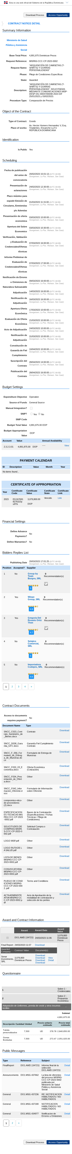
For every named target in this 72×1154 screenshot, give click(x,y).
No (42, 414)
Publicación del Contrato (19, 373)
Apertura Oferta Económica (19, 311)
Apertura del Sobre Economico (17, 229)
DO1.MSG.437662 (30, 1075)
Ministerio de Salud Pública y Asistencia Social (16, 45)
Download (64, 730)
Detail (67, 1065)
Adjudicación (20, 292)
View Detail (51, 959)
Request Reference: (16, 61)
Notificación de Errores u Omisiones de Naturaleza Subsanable (15, 282)
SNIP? (24, 414)
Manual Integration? (16, 408)
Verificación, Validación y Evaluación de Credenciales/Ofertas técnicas (15, 244)
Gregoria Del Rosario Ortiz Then (35, 620)
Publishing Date (18, 562)
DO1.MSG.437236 (30, 1094)
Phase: (23, 74)
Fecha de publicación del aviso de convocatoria (15, 175)
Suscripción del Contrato (19, 363)
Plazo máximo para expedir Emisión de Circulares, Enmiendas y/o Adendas (15, 203)
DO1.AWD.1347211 (30, 1065)
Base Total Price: (18, 55)
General (7, 1094)
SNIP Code (21, 419)
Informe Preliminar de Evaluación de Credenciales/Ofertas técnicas (15, 264)
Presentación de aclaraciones (18, 188)
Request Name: (19, 68)
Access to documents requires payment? (15, 718)
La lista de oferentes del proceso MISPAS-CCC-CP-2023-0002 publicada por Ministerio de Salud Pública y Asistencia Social (52, 1082)
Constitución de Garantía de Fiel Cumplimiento (18, 350)
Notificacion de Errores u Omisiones (52, 1114)
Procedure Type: (18, 100)
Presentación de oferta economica (15, 218)
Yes (35, 414)
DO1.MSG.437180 (30, 1104)
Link (60, 498)
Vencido (48, 498)
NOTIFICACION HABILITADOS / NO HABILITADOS (51, 1106)
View (66, 445)
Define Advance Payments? (18, 533)
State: (24, 80)
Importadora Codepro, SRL (35, 665)
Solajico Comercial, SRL (33, 643)
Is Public (22, 149)
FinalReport (8, 1065)
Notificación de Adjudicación (19, 300)
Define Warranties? (17, 542)
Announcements (11, 1075)
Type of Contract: (18, 121)
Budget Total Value (17, 425)
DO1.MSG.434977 (30, 1113)
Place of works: (19, 128)
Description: (20, 90)
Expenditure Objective (15, 397)
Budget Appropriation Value (15, 433)
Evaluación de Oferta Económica (16, 321)
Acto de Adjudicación (15, 329)
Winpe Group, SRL (34, 598)
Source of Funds (18, 402)
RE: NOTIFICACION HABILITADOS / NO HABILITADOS (52, 1096)
